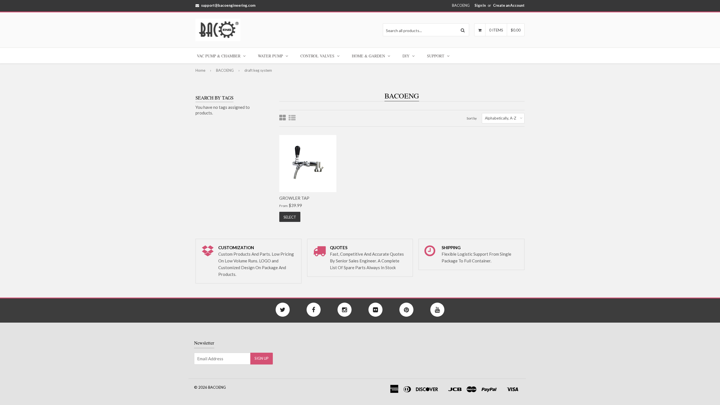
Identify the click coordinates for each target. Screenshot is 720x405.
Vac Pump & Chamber (219, 55)
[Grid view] (282, 118)
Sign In (480, 5)
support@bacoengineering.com (228, 5)
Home (200, 70)
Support (436, 55)
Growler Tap (294, 198)
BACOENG (225, 70)
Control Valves (318, 55)
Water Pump (271, 55)
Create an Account (509, 5)
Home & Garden (369, 55)
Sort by (472, 118)
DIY (406, 55)
